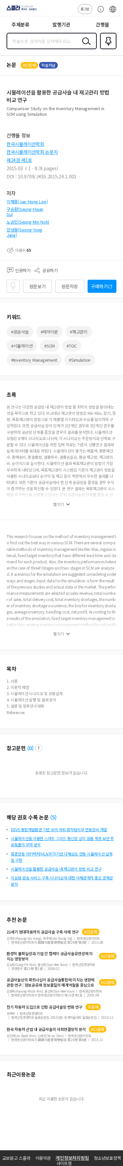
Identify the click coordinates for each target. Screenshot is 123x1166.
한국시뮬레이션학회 (25, 144)
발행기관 (61, 24)
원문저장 (69, 286)
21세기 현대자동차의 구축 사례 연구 (43, 932)
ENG (112, 12)
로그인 (85, 8)
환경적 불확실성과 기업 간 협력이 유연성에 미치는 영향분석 (50, 956)
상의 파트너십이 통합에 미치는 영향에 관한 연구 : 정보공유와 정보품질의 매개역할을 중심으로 (50, 982)
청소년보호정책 (107, 1158)
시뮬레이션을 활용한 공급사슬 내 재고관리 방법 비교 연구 (56, 869)
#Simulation (80, 360)
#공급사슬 (20, 332)
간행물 (102, 24)
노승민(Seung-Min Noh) (28, 222)
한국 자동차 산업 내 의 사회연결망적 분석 (46, 1029)
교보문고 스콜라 (16, 1158)
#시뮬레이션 (21, 346)
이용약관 (43, 1158)
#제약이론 (49, 332)
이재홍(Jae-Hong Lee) (27, 201)
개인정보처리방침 (72, 1158)
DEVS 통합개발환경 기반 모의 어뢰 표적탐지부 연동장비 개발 (59, 829)
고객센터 (99, 12)
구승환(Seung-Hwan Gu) (25, 211)
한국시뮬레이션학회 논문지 (32, 152)
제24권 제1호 (19, 160)
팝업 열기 (38, 748)
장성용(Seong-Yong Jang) (24, 232)
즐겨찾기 (107, 48)
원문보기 (37, 286)
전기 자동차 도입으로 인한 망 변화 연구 (44, 1007)
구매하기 (99, 286)
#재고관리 (79, 332)
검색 (85, 46)
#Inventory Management (34, 360)
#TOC (72, 346)
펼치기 (58, 504)
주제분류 (20, 24)
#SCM (49, 346)
